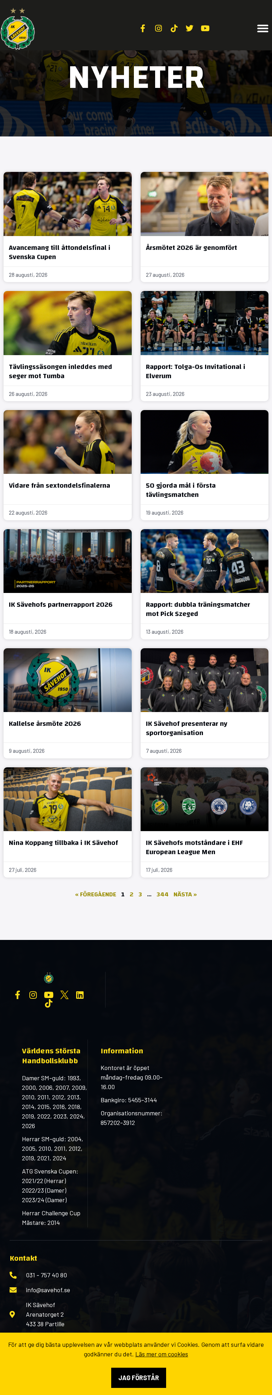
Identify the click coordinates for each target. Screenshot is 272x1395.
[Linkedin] (80, 995)
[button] (263, 28)
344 (163, 894)
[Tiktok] (49, 1003)
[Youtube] (49, 995)
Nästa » (185, 894)
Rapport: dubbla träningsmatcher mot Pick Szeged (198, 609)
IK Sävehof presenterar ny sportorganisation (186, 728)
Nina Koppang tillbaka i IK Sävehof (63, 842)
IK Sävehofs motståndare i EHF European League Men (194, 847)
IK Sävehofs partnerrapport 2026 (61, 604)
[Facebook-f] (17, 995)
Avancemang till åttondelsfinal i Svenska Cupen (59, 252)
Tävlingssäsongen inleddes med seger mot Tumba (60, 371)
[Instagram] (33, 995)
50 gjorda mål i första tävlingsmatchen (181, 490)
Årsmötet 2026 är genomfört (191, 247)
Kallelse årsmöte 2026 (45, 723)
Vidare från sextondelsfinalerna (59, 485)
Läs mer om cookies (161, 1354)
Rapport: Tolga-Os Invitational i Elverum (195, 371)
